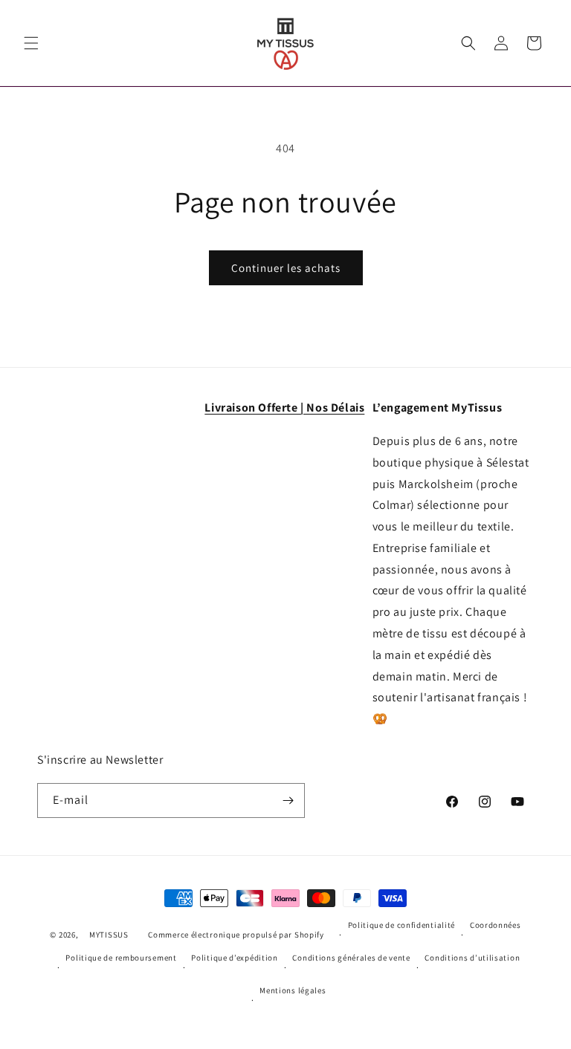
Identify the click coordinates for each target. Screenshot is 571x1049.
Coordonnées (495, 925)
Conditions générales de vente (351, 957)
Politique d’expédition (234, 957)
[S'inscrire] (287, 800)
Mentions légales (292, 990)
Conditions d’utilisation (472, 957)
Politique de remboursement (120, 957)
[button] (31, 43)
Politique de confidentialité (402, 925)
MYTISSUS (109, 934)
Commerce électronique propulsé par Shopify (235, 934)
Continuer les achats (286, 268)
